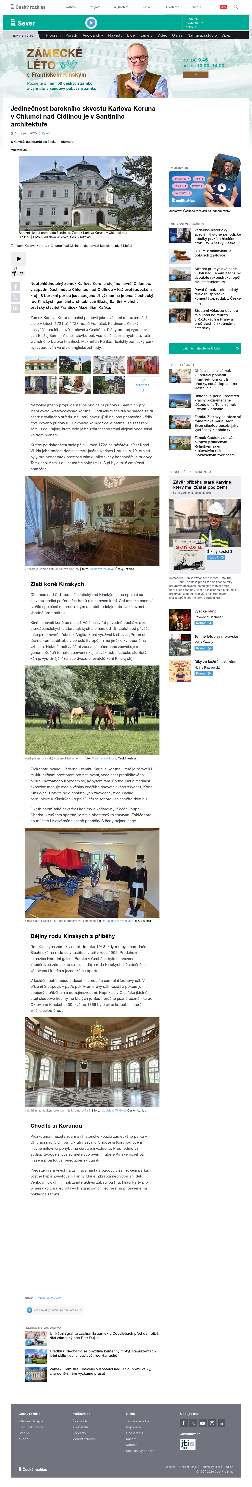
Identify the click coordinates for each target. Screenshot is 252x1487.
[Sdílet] (21, 273)
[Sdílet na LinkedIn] (15, 308)
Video (162, 35)
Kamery (191, 26)
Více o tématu (182, 365)
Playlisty (115, 35)
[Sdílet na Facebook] (15, 286)
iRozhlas (70, 7)
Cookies (170, 1466)
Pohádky (178, 186)
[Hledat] (236, 7)
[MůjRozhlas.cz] (19, 150)
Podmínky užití (210, 1466)
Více (227, 35)
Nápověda (133, 1427)
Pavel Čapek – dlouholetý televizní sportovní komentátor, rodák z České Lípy (218, 296)
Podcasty (79, 1433)
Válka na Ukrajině (31, 1421)
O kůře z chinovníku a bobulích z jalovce (213, 253)
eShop (23, 1439)
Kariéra (131, 1439)
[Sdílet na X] (15, 297)
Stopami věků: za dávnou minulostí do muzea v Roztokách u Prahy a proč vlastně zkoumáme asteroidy (216, 319)
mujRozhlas (121, 7)
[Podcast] (14, 273)
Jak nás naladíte (137, 1421)
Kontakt (131, 1445)
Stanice (147, 7)
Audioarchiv (194, 22)
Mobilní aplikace (84, 1439)
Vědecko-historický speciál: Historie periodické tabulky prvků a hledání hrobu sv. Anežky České (218, 236)
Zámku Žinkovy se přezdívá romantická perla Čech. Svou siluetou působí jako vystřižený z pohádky (218, 423)
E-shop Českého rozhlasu (193, 472)
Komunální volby (31, 1427)
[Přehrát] (18, 259)
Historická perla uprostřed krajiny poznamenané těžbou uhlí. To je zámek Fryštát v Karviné (217, 402)
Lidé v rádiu (134, 1433)
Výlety (46, 133)
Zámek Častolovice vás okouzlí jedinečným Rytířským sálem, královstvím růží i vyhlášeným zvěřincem (215, 446)
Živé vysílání (180, 193)
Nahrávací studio (202, 35)
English (228, 1466)
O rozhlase (172, 7)
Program (94, 7)
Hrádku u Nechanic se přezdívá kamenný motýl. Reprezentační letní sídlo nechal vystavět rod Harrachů (103, 1353)
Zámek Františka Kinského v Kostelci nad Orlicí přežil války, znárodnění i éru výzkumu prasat (100, 1371)
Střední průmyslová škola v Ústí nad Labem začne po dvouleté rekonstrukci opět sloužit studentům (218, 275)
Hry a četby (180, 179)
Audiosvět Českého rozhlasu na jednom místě (199, 211)
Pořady (72, 35)
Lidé (131, 35)
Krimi (197, 179)
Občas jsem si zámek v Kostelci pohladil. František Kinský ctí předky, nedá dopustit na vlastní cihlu (216, 379)
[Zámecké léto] (126, 68)
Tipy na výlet (22, 35)
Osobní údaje (188, 1466)
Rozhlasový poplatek (141, 1451)
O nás (177, 35)
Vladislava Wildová (55, 237)
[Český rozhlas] (28, 7)
